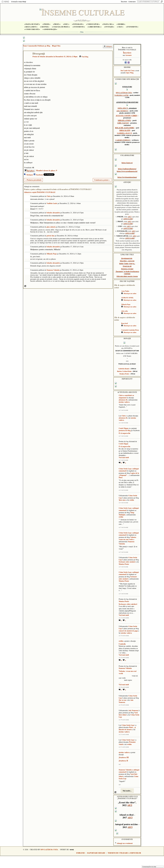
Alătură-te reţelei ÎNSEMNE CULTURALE (39, 192)
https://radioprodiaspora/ (127, 168)
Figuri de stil (127, 266)
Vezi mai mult (124, 457)
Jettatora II (123, 400)
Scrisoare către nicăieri (127, 562)
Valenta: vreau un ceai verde (127, 538)
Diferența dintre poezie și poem (127, 276)
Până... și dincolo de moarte (127, 728)
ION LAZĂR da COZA (124, 92)
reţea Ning (129, 72)
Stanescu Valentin (53, 270)
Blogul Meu (56, 45)
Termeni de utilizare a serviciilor (124, 853)
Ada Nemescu (133, 710)
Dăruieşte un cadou (130, 293)
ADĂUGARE (128, 219)
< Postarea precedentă (33, 180)
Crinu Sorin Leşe (125, 468)
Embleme (80, 853)
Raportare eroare (96, 853)
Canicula (122, 643)
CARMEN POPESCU (123, 140)
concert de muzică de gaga (128, 630)
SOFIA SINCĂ (123, 108)
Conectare (132, 2)
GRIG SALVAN (123, 123)
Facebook (39, 174)
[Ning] (5, 1)
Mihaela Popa (52, 253)
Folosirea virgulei (127, 269)
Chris (49, 196)
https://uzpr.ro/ (127, 162)
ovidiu (132, 500)
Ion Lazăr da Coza (127, 70)
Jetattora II (123, 760)
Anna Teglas (125, 291)
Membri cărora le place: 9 (46, 170)
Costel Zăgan (123, 428)
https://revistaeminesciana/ (127, 177)
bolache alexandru (46, 56)
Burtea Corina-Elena (124, 371)
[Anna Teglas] (117, 294)
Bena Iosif (124, 323)
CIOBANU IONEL (127, 298)
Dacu (120, 477)
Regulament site (126, 258)
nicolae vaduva (124, 402)
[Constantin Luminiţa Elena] (117, 333)
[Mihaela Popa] (117, 308)
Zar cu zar (122, 700)
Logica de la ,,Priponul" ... (129, 474)
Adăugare (109, 46)
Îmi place (30, 170)
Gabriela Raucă (123, 368)
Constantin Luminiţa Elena (130, 330)
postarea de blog (125, 430)
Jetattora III (124, 757)
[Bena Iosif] (117, 327)
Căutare (162, 1)
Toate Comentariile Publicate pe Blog (36, 45)
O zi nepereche (124, 433)
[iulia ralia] (117, 314)
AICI (129, 216)
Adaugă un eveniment (125, 843)
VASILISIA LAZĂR (121, 95)
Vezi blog (85, 56)
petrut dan (50, 235)
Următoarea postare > (102, 180)
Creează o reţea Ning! (18, 2)
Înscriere (124, 2)
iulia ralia (124, 311)
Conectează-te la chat (149, 866)
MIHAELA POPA (124, 120)
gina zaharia (51, 227)
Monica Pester (124, 374)
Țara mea (122, 500)
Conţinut (25, 286)
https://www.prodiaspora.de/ (127, 171)
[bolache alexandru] (27, 58)
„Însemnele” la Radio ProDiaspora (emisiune (127, 272)
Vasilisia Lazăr (52, 203)
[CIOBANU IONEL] (117, 301)
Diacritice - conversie (127, 261)
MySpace (29, 174)
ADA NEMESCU (122, 111)
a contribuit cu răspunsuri (126, 396)
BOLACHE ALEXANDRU (124, 127)
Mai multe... (127, 790)
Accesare (128, 55)
